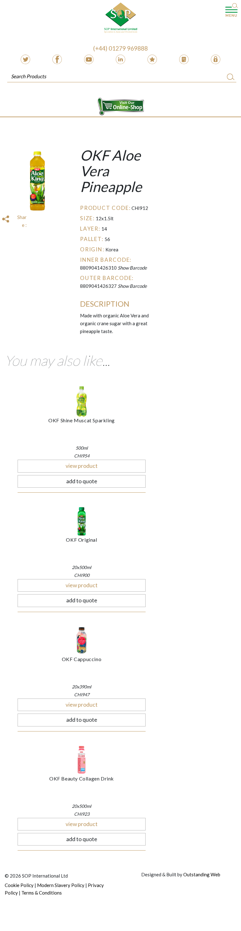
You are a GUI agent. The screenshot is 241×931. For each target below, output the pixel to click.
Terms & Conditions (41, 892)
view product (82, 466)
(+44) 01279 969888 (120, 48)
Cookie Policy (19, 885)
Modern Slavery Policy (60, 885)
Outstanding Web (201, 874)
